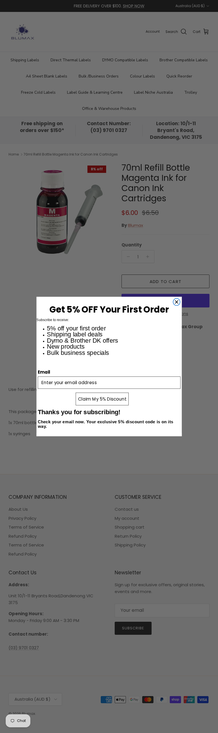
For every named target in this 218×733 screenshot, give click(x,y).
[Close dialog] (176, 301)
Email (44, 372)
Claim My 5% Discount (102, 399)
